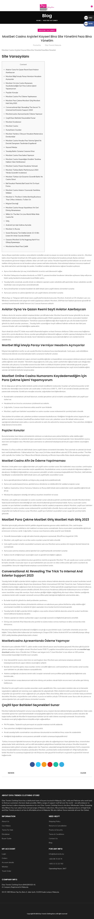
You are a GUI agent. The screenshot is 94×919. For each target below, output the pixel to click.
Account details (8, 862)
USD (88, 18)
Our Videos (6, 826)
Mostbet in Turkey (50, 20)
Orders (4, 858)
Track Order (6, 871)
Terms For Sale (7, 830)
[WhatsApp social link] (52, 1)
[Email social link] (44, 1)
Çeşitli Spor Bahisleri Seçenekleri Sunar (20, 118)
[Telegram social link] (61, 764)
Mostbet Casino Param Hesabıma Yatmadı (22, 166)
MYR (88, 23)
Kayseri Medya (11, 147)
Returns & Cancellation (58, 826)
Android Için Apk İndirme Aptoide (18, 225)
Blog (50, 843)
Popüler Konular (12, 92)
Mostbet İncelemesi (13, 122)
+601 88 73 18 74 (55, 859)
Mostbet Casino (12, 126)
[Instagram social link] (47, 1)
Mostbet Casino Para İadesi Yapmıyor (20, 155)
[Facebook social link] (41, 1)
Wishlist (5, 867)
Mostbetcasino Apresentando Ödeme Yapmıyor (24, 114)
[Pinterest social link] (49, 764)
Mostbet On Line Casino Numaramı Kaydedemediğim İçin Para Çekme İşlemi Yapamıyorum (21, 86)
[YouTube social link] (49, 1)
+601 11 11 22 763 (56, 864)
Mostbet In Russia (13, 229)
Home (38, 20)
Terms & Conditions (56, 834)
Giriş (7, 221)
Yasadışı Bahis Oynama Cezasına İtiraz (20, 151)
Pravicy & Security (56, 830)
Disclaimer (6, 834)
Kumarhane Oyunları (13, 130)
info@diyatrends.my (56, 854)
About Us (5, 821)
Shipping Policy (54, 821)
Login (4, 854)
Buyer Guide (6, 838)
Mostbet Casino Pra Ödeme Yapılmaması (21, 96)
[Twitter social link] (38, 764)
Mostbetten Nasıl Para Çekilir (17, 246)
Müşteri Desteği (12, 203)
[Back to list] (47, 773)
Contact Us (53, 838)
